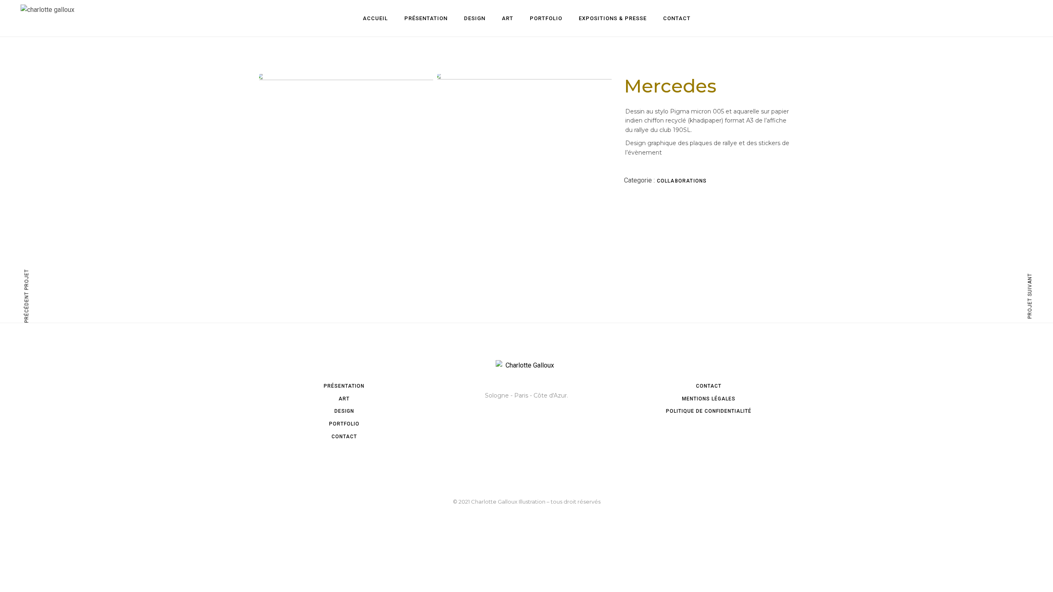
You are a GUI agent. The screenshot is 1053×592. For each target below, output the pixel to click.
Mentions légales (708, 399)
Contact (344, 436)
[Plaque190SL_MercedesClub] (346, 124)
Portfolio (344, 424)
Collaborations (682, 181)
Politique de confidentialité (708, 411)
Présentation (344, 386)
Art (344, 399)
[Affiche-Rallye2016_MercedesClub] (524, 135)
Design (344, 411)
